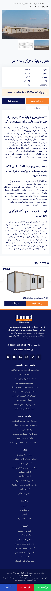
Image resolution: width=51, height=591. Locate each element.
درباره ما (24, 500)
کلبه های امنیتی (24, 530)
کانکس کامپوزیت (25, 463)
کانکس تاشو (25, 489)
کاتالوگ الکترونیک (24, 518)
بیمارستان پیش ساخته (25, 382)
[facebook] (38, 357)
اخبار (25, 514)
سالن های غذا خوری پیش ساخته (25, 395)
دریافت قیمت (37, 303)
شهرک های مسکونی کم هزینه (25, 433)
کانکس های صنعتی (24, 539)
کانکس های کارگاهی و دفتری (25, 459)
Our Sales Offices (22, 349)
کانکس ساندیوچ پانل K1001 (35, 298)
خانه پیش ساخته (24, 416)
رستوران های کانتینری (25, 480)
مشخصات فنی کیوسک (24, 560)
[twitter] (32, 357)
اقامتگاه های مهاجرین (24, 438)
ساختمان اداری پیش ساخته (25, 378)
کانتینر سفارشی (24, 476)
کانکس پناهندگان (24, 493)
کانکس (24, 449)
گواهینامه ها (24, 509)
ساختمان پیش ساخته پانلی (24, 365)
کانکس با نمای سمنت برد (24, 552)
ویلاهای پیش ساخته (24, 429)
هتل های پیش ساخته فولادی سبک (24, 387)
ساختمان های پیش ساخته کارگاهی (25, 370)
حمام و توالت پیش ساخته (24, 408)
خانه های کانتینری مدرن (24, 543)
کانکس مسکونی (24, 471)
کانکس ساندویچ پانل (24, 454)
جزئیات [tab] (37, 108)
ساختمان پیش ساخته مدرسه (24, 391)
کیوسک (25, 525)
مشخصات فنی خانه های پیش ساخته (24, 442)
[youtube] (14, 357)
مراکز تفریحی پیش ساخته (24, 404)
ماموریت (24, 505)
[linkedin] (20, 357)
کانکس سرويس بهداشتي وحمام (25, 467)
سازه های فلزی (24, 374)
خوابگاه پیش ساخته (24, 400)
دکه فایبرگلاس (25, 535)
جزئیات (15, 303)
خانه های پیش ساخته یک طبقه (24, 420)
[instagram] (26, 357)
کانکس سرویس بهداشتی (25, 548)
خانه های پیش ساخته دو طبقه (25, 425)
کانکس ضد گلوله (24, 556)
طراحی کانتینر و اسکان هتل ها (24, 484)
